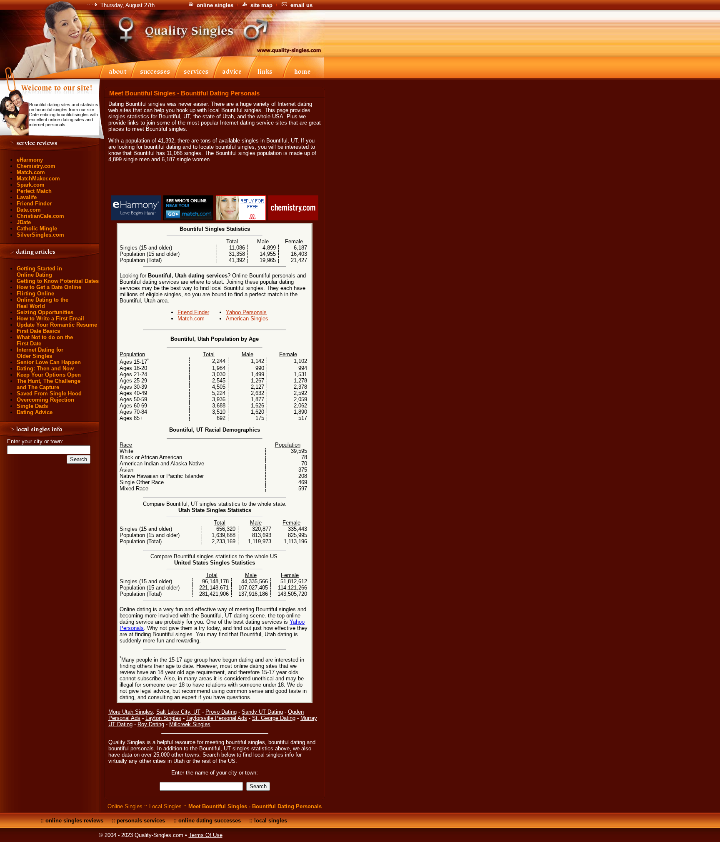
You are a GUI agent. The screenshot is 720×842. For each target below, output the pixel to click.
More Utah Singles (130, 712)
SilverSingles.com (40, 235)
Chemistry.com (36, 166)
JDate (24, 222)
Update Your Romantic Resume (57, 325)
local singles (270, 820)
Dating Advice (34, 412)
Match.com (31, 172)
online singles (215, 5)
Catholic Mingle (37, 228)
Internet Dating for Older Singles (40, 353)
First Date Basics (38, 331)
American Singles (247, 318)
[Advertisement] (214, 180)
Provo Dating (221, 712)
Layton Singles (163, 718)
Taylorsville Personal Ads (216, 718)
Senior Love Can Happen (49, 362)
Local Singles (165, 806)
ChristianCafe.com (40, 216)
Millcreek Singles (189, 724)
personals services (141, 820)
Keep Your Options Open (49, 375)
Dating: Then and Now (45, 368)
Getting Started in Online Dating (39, 271)
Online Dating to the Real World (42, 303)
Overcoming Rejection (45, 400)
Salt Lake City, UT (178, 712)
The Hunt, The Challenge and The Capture (48, 384)
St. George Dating (273, 718)
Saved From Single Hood (49, 393)
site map (261, 5)
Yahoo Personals (246, 312)
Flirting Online (35, 293)
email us (301, 5)
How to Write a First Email (50, 318)
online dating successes (209, 820)
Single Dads (32, 406)
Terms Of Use (205, 835)
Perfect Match (34, 191)
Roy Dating (151, 724)
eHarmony (30, 160)
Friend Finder (34, 203)
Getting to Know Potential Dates (58, 281)
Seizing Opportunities (45, 312)
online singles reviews (74, 820)
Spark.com (31, 185)
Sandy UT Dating (262, 712)
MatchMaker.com (38, 178)
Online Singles (125, 806)
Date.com (29, 210)
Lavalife (27, 197)
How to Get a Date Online (49, 287)
